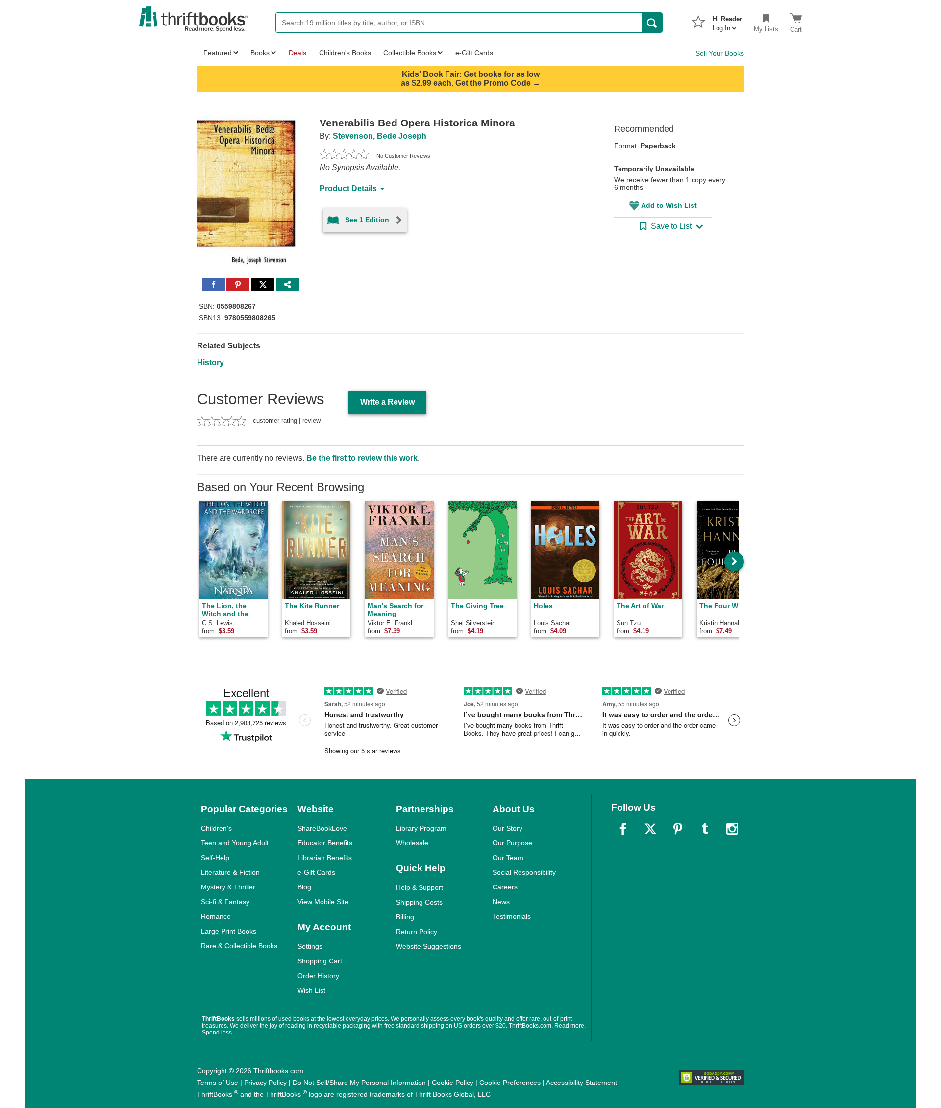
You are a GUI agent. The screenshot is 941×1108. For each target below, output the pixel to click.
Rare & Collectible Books (239, 946)
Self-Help (215, 858)
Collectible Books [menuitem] (409, 53)
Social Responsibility (524, 872)
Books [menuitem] (260, 53)
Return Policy (416, 932)
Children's (216, 828)
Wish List (311, 990)
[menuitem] (727, 20)
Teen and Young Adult (235, 843)
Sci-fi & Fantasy (225, 902)
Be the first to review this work (362, 458)
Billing (405, 917)
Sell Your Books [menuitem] (719, 53)
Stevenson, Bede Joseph (379, 136)
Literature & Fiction (230, 872)
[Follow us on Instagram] (732, 828)
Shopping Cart (319, 961)
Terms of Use (217, 1082)
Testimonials (512, 916)
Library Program (421, 828)
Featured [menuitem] (217, 53)
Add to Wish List (669, 205)
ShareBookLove (322, 828)
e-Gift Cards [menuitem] (474, 53)
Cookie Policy (452, 1082)
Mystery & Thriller (228, 887)
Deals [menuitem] (297, 53)
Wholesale (412, 843)
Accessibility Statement (581, 1082)
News (501, 902)
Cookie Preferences (510, 1082)
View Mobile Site (322, 902)
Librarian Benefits (324, 858)
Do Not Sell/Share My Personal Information (359, 1082)
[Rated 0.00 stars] (344, 155)
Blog (304, 887)
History (210, 362)
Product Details (348, 188)
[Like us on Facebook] (623, 828)
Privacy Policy (265, 1082)
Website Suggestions (428, 946)
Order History (318, 976)
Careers (505, 887)
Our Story (507, 828)
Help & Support (419, 887)
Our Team (508, 858)
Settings (309, 946)
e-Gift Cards (316, 872)
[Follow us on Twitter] (650, 828)
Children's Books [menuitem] (345, 53)
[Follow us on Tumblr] (705, 828)
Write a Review (387, 402)
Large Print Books (228, 931)
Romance (216, 916)
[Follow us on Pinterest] (678, 828)
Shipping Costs (419, 902)
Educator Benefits (324, 843)
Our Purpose (512, 843)
